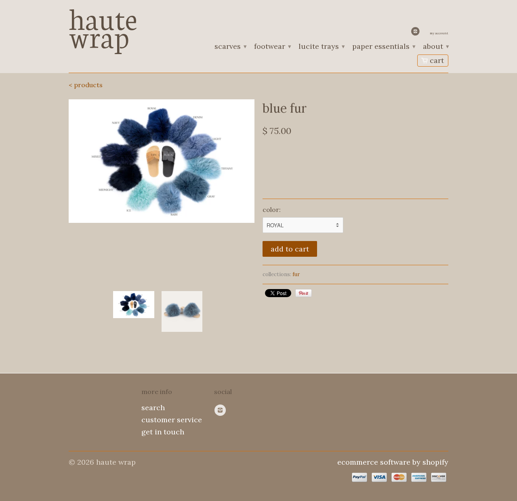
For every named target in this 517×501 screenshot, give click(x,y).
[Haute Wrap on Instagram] (416, 33)
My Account (439, 33)
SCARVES (230, 47)
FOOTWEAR (272, 47)
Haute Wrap (103, 25)
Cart (437, 60)
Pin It (303, 293)
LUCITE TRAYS (321, 47)
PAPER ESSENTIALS (383, 47)
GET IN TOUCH (162, 431)
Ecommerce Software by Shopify (392, 462)
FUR (296, 274)
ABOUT (435, 47)
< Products (86, 85)
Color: (272, 209)
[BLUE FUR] (161, 161)
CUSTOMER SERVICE (171, 419)
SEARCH (153, 407)
